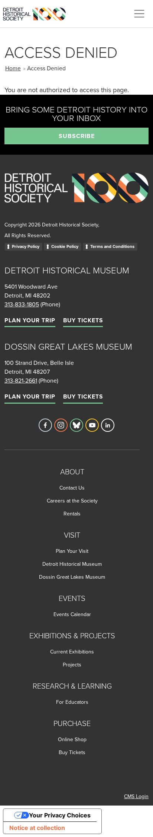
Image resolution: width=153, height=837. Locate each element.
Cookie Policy (64, 246)
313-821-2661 (20, 380)
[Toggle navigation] (139, 13)
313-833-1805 (21, 304)
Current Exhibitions (72, 651)
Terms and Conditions (112, 246)
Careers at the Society (72, 500)
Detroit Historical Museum (72, 564)
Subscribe (77, 136)
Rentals (72, 513)
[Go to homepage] (76, 196)
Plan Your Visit (72, 551)
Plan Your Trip (29, 320)
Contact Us (72, 487)
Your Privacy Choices (60, 815)
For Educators (72, 702)
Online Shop (72, 739)
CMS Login (136, 796)
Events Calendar (72, 614)
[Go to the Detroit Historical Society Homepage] (37, 12)
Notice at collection (37, 827)
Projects (72, 664)
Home (13, 68)
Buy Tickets (83, 320)
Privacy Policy (25, 246)
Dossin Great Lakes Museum (72, 577)
